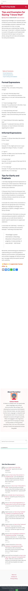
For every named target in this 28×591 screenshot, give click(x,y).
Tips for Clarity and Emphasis (10, 76)
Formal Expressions (7, 73)
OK (16, 590)
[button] (26, 7)
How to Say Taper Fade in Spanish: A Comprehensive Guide (15, 557)
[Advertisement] (14, 55)
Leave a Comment (20, 17)
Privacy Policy (14, 578)
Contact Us (14, 576)
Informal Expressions (8, 74)
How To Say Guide (8, 7)
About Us (14, 574)
